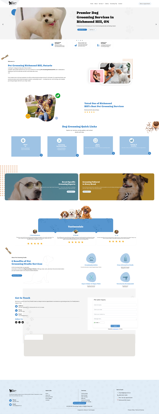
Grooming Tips (113, 3)
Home (91, 3)
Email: (20, 314)
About (96, 3)
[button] (101, 3)
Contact (120, 3)
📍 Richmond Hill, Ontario (123, 400)
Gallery (107, 3)
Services (101, 3)
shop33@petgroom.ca (124, 393)
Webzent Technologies (89, 410)
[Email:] (16, 314)
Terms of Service (140, 410)
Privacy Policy (131, 410)
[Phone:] (16, 310)
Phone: (20, 310)
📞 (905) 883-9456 (122, 395)
